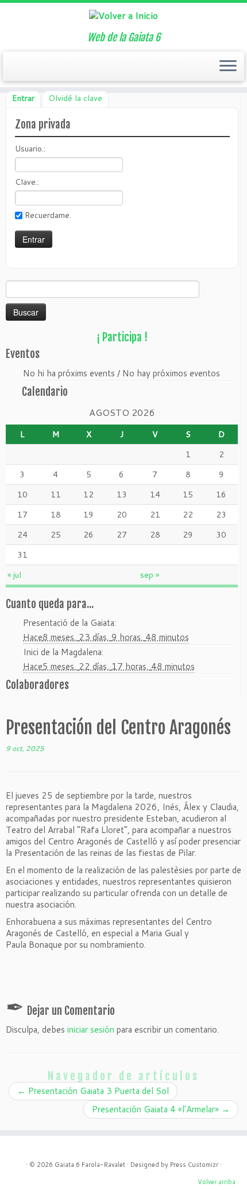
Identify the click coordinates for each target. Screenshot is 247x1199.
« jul (14, 575)
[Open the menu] (228, 66)
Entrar (23, 98)
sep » (149, 575)
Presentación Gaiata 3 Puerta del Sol (93, 1091)
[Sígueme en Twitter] (23, 69)
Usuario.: (30, 148)
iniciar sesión (90, 1029)
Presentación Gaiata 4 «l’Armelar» (161, 1109)
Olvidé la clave (75, 98)
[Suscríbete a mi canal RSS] (12, 69)
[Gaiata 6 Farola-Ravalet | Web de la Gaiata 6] (123, 15)
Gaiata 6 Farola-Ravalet (90, 1164)
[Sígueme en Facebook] (33, 69)
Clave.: (27, 182)
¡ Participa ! (122, 337)
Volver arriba (217, 1181)
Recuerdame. (48, 215)
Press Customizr (194, 1164)
